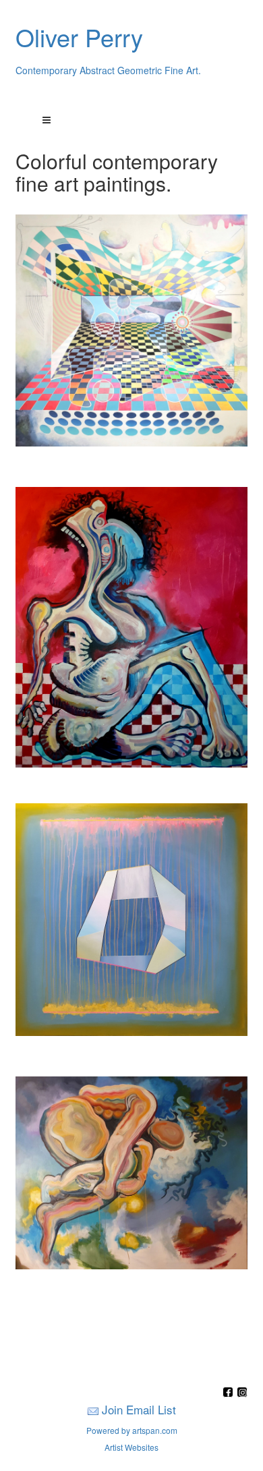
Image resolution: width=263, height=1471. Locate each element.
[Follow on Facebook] (230, 1393)
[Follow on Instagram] (242, 1393)
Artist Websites (131, 1447)
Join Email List (139, 1409)
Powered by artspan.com (131, 1430)
